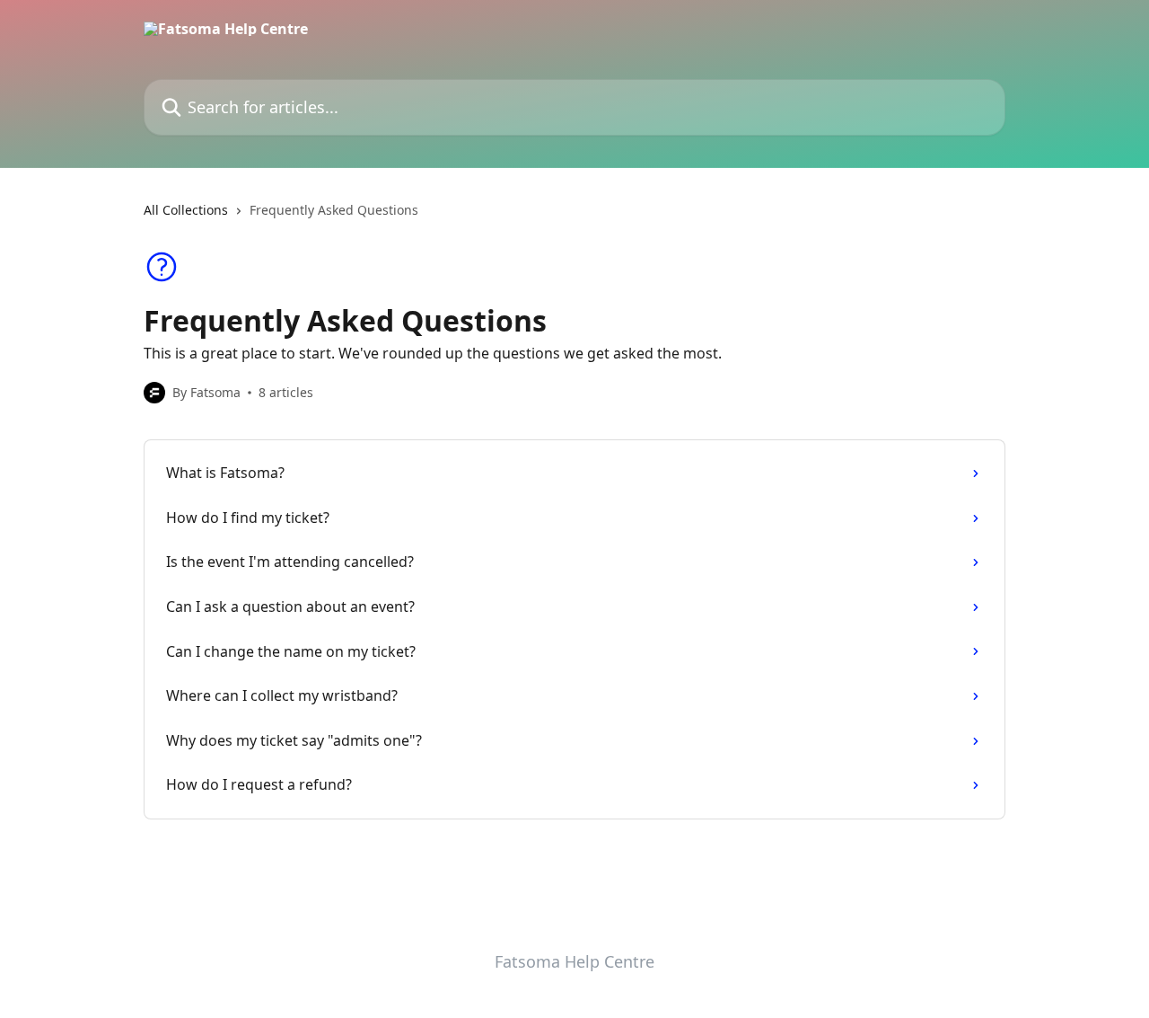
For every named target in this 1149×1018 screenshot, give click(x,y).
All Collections (186, 209)
